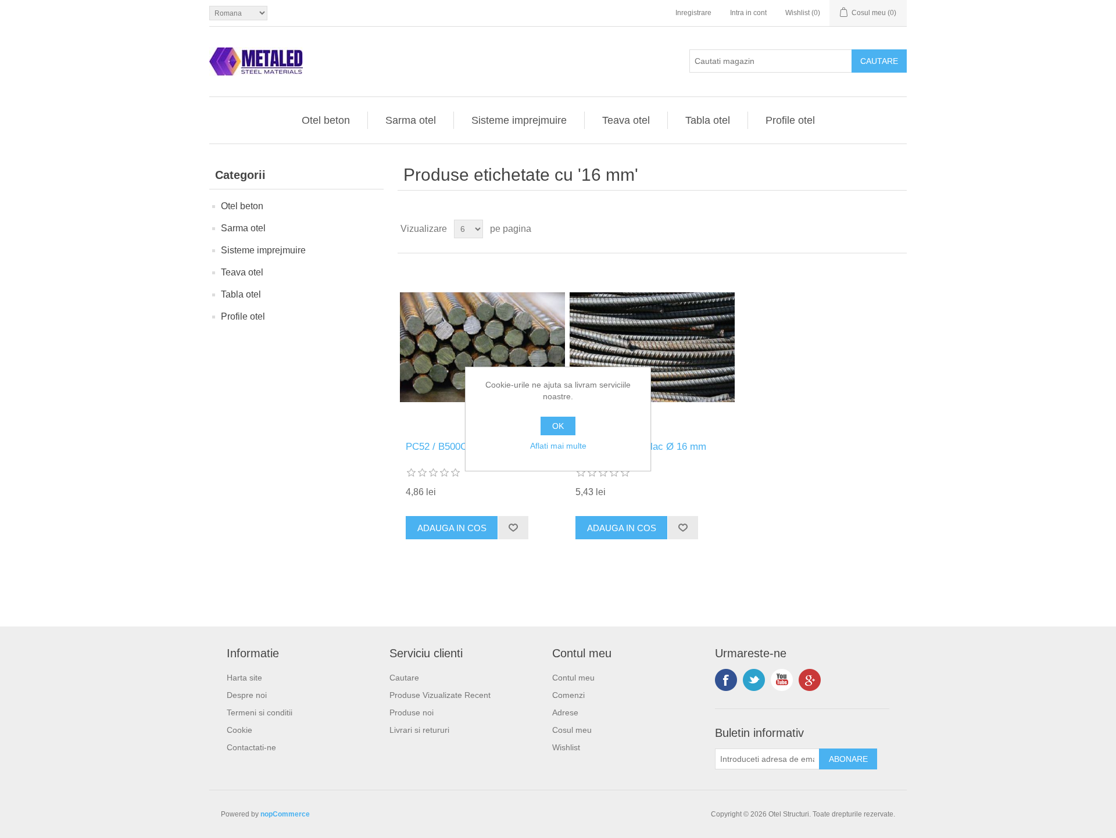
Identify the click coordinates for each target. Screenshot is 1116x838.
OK (558, 426)
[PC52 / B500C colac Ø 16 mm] (652, 347)
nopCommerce (285, 814)
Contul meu (573, 677)
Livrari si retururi (419, 730)
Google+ (810, 680)
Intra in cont (748, 13)
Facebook (726, 680)
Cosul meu (572, 730)
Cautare (404, 677)
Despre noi (247, 695)
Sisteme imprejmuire (519, 120)
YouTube (782, 680)
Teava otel (626, 120)
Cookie (239, 730)
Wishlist (566, 747)
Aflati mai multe (558, 445)
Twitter (754, 680)
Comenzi (568, 695)
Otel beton (326, 120)
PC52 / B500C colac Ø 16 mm (640, 446)
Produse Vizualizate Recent (440, 695)
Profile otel (790, 120)
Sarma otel (410, 120)
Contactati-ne (251, 747)
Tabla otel (707, 120)
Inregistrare (693, 13)
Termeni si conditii (259, 712)
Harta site (244, 677)
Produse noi (411, 712)
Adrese (565, 712)
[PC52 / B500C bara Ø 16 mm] (482, 347)
